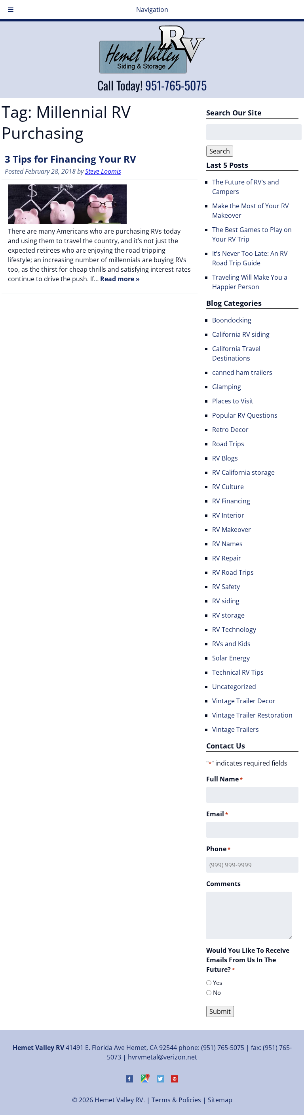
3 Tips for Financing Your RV (70, 158)
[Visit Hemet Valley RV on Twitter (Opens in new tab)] (160, 1080)
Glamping (226, 386)
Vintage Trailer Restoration (252, 715)
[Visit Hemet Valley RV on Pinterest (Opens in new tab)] (174, 1080)
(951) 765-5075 (222, 1047)
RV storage (228, 615)
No (217, 992)
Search (219, 151)
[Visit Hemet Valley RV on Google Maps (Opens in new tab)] (144, 1080)
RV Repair (226, 558)
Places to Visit (232, 401)
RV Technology (234, 629)
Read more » (120, 278)
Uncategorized (234, 686)
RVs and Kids (231, 643)
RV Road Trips (233, 572)
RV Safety (226, 586)
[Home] (152, 71)
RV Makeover (231, 529)
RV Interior (228, 515)
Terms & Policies (176, 1100)
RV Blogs (225, 458)
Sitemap (220, 1100)
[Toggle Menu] (10, 9)
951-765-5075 (176, 85)
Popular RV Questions (244, 415)
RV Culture (228, 486)
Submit (220, 1011)
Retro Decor (230, 429)
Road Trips (228, 443)
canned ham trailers (242, 372)
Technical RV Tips (238, 672)
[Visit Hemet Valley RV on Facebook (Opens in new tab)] (129, 1080)
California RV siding (241, 334)
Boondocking (231, 320)
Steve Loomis (103, 171)
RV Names (227, 543)
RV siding (225, 601)
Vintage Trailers (235, 729)
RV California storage (243, 472)
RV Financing (231, 501)
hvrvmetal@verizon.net (162, 1057)
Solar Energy (231, 658)
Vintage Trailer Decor (244, 701)
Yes (217, 982)
